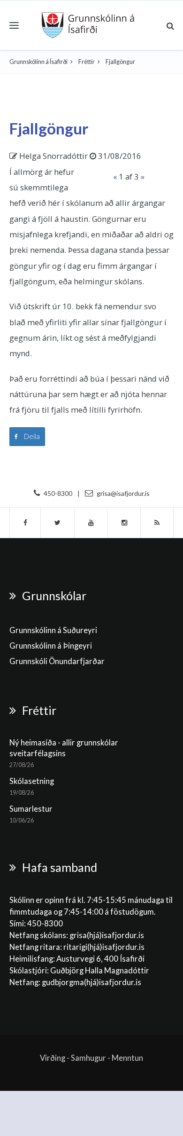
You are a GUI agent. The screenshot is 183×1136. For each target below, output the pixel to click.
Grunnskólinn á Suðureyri (53, 630)
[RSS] (157, 523)
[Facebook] (25, 523)
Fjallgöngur (49, 128)
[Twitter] (58, 523)
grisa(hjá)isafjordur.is (106, 935)
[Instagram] (124, 523)
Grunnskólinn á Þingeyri (50, 645)
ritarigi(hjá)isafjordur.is (104, 947)
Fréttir (86, 61)
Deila (31, 436)
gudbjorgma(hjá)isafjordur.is (92, 982)
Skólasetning (31, 781)
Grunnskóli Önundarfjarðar (57, 661)
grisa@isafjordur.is (123, 493)
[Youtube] (91, 523)
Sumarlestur (31, 809)
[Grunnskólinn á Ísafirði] (88, 25)
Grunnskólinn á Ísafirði (38, 61)
